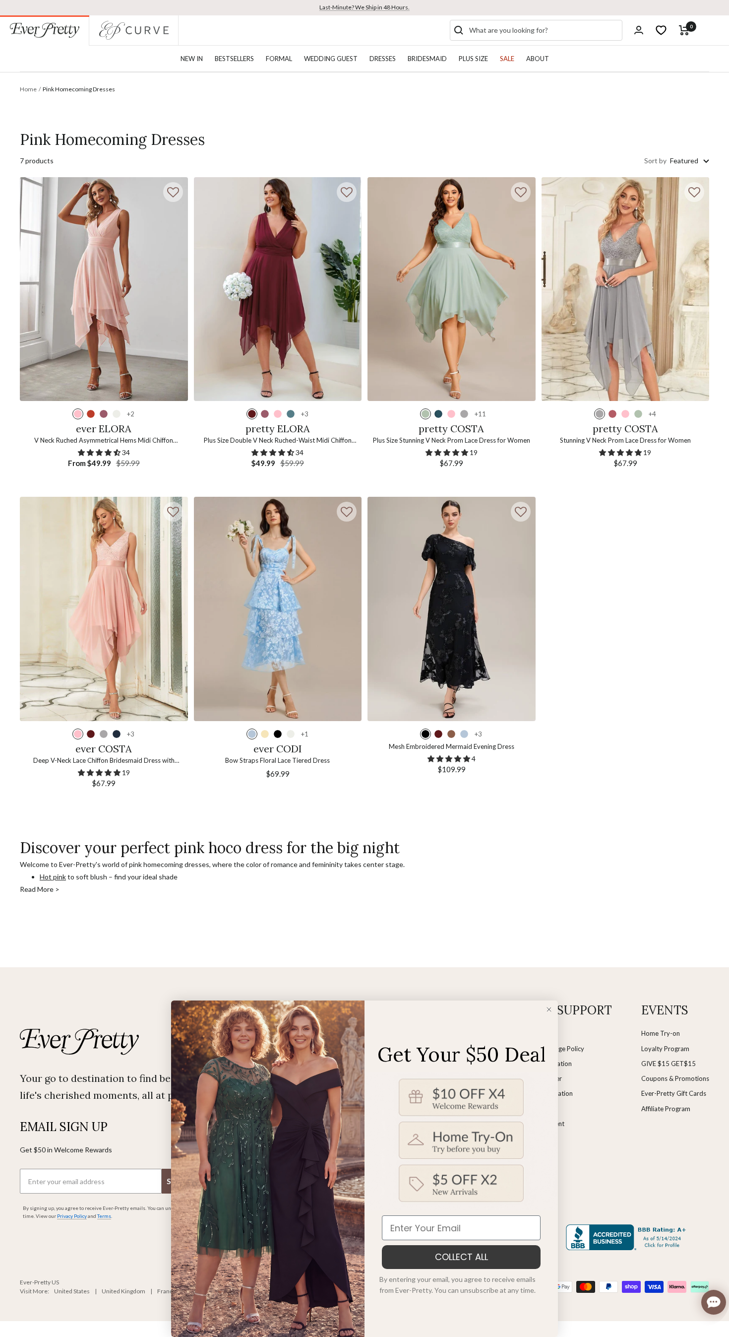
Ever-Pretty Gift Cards (673, 1093)
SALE (507, 59)
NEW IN (192, 59)
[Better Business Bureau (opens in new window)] (628, 1237)
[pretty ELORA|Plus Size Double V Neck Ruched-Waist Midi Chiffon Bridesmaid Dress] (278, 289)
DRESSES (382, 59)
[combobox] (543, 30)
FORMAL (279, 59)
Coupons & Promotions (675, 1078)
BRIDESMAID (427, 59)
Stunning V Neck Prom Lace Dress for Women (625, 440)
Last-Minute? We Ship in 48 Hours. (364, 7)
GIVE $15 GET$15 (668, 1064)
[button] (173, 192)
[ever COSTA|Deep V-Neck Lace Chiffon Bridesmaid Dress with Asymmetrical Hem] (104, 609)
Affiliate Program (665, 1109)
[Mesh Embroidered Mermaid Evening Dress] (451, 609)
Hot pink (53, 876)
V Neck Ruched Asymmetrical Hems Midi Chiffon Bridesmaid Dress (103, 441)
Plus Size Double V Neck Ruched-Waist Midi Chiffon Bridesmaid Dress (278, 441)
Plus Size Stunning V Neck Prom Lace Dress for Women (451, 440)
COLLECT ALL (461, 1257)
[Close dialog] (549, 1009)
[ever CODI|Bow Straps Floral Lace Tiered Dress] (278, 609)
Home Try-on (660, 1033)
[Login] (638, 30)
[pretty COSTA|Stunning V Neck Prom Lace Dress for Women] (626, 289)
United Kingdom (123, 1291)
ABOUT (537, 59)
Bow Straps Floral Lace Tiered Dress (277, 760)
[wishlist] (661, 30)
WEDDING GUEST (331, 59)
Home (28, 89)
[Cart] (684, 30)
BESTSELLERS (234, 59)
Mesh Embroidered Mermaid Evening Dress (451, 746)
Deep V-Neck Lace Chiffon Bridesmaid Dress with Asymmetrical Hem (104, 761)
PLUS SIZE (473, 59)
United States (72, 1291)
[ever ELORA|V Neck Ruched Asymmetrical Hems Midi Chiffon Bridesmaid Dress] (104, 289)
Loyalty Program (665, 1049)
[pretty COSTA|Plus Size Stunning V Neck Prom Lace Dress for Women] (451, 289)
